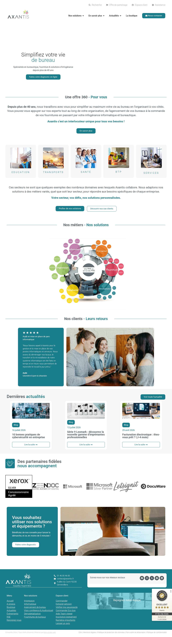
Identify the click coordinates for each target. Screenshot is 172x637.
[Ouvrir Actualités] (120, 15)
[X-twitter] (152, 578)
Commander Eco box (66, 610)
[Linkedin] (162, 578)
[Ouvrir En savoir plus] (104, 15)
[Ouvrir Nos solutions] (83, 15)
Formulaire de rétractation (135, 632)
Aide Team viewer (64, 613)
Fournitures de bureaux (35, 617)
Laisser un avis (63, 623)
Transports (53, 172)
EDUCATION (21, 172)
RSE (8, 617)
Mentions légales (89, 632)
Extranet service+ (64, 604)
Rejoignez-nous (14, 620)
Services (151, 172)
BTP (119, 171)
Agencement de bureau (35, 607)
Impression (29, 600)
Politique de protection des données (111, 632)
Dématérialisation (32, 613)
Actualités (11, 610)
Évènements (12, 613)
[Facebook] (142, 578)
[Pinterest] (157, 578)
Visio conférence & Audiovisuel (38, 610)
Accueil (10, 600)
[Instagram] (147, 578)
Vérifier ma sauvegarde (67, 607)
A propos (11, 604)
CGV (80, 632)
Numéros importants (65, 620)
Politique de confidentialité (157, 632)
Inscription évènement (66, 617)
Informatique (30, 604)
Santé (86, 171)
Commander (61, 600)
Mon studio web (50, 632)
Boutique (11, 607)
